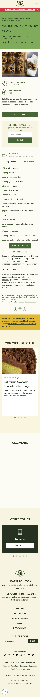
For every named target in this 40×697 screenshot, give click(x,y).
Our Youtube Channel (21, 655)
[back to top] (5, 692)
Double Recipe (15, 156)
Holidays (35, 297)
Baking (16, 302)
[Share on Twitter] (20, 309)
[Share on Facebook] (15, 309)
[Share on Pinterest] (24, 309)
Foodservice (20, 669)
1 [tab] (15, 418)
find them (24, 600)
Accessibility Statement (15, 683)
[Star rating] (3, 42)
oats (3, 299)
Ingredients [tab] (11, 162)
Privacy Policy (25, 680)
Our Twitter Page (17, 655)
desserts (21, 282)
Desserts (21, 302)
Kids (26, 302)
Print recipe (22, 252)
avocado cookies (15, 295)
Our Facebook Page (9, 655)
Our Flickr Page (29, 655)
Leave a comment (26, 42)
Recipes (20, 608)
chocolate (22, 297)
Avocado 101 (20, 628)
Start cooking (20, 114)
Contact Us (33, 666)
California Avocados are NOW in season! (20, 10)
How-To (20, 623)
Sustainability (20, 618)
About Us (6, 666)
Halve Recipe (27, 156)
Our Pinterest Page (25, 655)
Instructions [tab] (29, 162)
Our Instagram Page (13, 655)
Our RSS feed (33, 655)
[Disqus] (20, 473)
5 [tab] (27, 556)
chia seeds (14, 297)
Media (28, 669)
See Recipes (20, 546)
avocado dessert (26, 295)
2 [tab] (18, 418)
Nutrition (20, 613)
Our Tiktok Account (5, 655)
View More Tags (11, 299)
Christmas (29, 297)
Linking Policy (28, 683)
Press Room (15, 666)
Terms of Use (15, 680)
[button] (24, 85)
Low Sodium (32, 302)
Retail (13, 669)
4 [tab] (25, 418)
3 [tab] (22, 418)
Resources (24, 666)
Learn (4, 597)
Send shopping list (20, 246)
